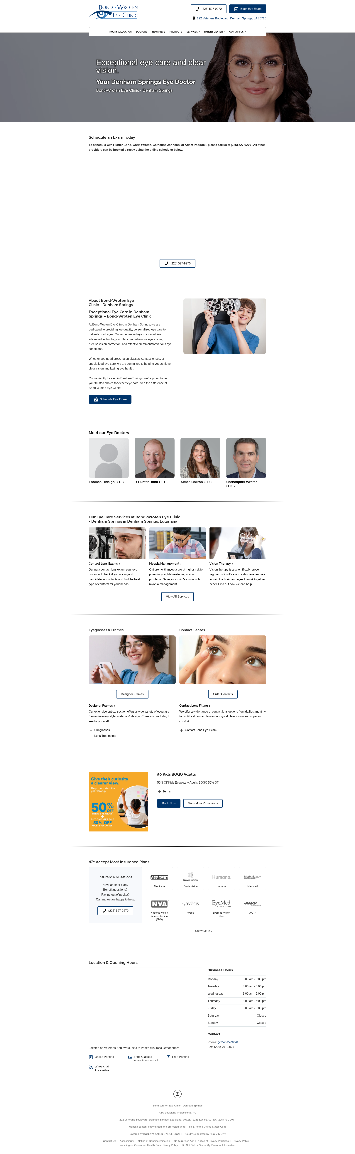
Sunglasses (102, 730)
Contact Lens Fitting (193, 705)
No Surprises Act (184, 1140)
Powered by (154, 1133)
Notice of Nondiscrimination (154, 1140)
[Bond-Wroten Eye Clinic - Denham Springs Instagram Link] (177, 1094)
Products (176, 32)
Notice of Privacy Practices (213, 1140)
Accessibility (127, 1140)
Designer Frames (101, 705)
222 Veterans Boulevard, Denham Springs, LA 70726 (231, 18)
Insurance (158, 32)
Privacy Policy (241, 1140)
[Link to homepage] (122, 13)
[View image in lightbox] (224, 352)
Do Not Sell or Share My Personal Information (208, 1145)
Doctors (141, 32)
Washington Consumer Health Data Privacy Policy (149, 1145)
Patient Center (213, 32)
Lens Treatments (105, 735)
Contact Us (236, 32)
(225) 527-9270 (228, 1042)
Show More (202, 930)
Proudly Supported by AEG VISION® (205, 1133)
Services (192, 32)
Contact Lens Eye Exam (201, 730)
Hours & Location (120, 32)
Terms (167, 791)
